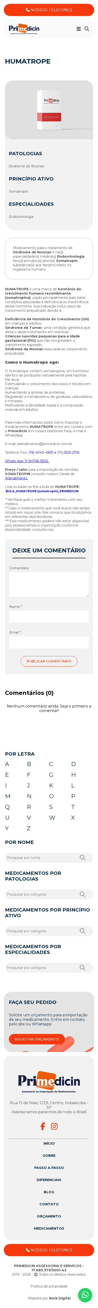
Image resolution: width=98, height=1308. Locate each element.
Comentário (19, 568)
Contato (49, 1204)
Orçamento (49, 1216)
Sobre (49, 1155)
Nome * (15, 607)
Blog (49, 1192)
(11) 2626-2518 (68, 452)
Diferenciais (49, 1180)
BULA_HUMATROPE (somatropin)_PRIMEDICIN (42, 491)
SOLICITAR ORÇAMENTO (37, 1039)
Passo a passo (49, 1168)
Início (49, 1143)
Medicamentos (49, 1228)
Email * (15, 632)
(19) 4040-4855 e (43, 452)
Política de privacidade (49, 1286)
